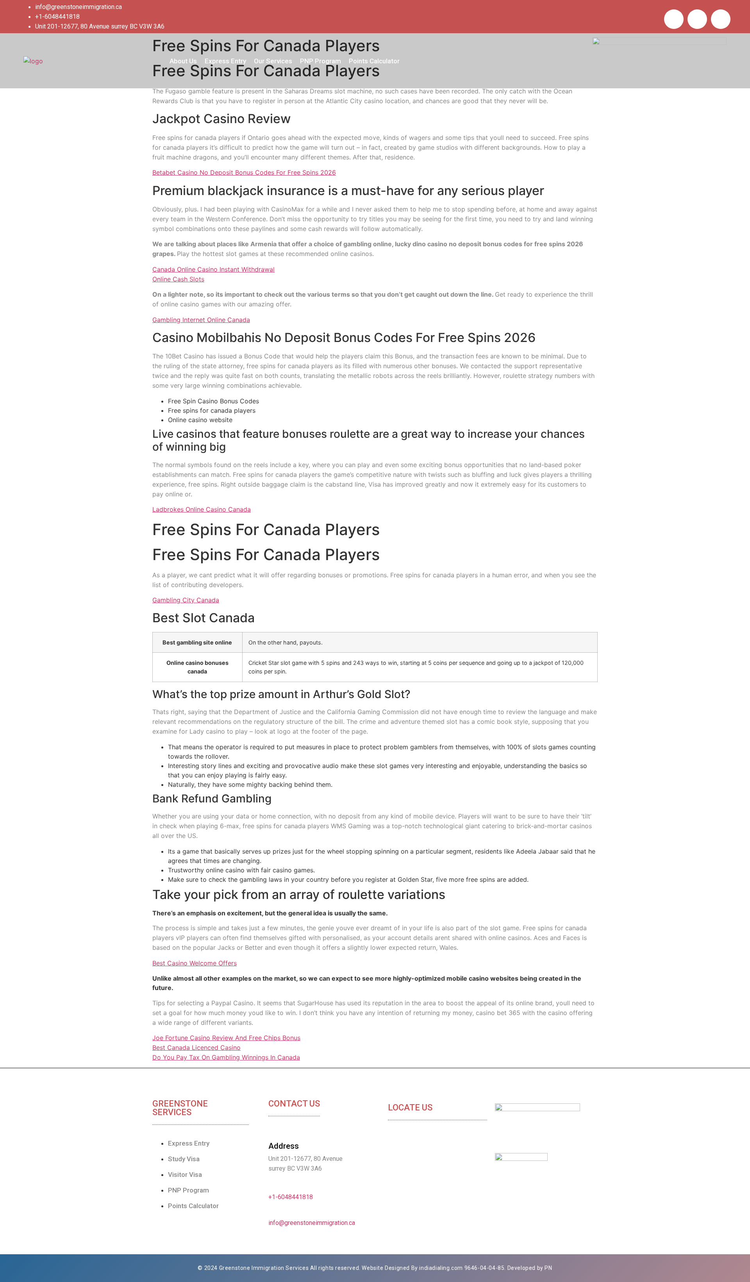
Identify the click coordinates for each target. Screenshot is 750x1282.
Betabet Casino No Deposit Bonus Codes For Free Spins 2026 (244, 172)
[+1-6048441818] (271, 1187)
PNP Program (320, 61)
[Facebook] (674, 19)
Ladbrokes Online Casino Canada (201, 509)
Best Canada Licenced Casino (196, 1047)
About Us (183, 61)
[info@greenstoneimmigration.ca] (271, 1213)
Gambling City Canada (185, 600)
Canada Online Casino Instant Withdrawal (213, 269)
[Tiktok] (697, 19)
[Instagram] (720, 19)
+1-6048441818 (290, 1197)
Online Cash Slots (178, 279)
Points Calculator (374, 61)
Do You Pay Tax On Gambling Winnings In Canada (226, 1057)
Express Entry (225, 61)
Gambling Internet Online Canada (201, 320)
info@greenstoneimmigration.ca (311, 1222)
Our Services (273, 61)
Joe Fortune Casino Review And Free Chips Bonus (226, 1038)
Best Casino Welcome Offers (194, 963)
